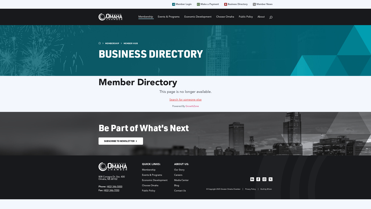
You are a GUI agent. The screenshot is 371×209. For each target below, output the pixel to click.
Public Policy (148, 190)
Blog (176, 185)
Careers (178, 175)
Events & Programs (152, 175)
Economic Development (155, 180)
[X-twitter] (270, 179)
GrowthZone (192, 106)
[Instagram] (264, 179)
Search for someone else (185, 99)
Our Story (179, 169)
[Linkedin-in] (252, 179)
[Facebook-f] (258, 179)
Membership (112, 43)
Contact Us (180, 190)
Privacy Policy (250, 189)
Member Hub (131, 43)
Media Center (181, 180)
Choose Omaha (150, 185)
